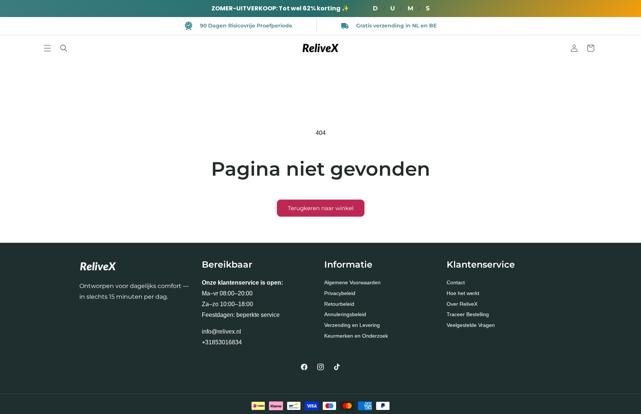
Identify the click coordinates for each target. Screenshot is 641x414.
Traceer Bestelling (468, 314)
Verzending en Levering (352, 325)
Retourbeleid (339, 304)
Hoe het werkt (463, 293)
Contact (456, 282)
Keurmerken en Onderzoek (356, 336)
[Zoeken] (64, 48)
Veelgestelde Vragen (471, 325)
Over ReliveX (462, 304)
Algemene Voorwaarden (352, 282)
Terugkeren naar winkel (321, 208)
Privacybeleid (339, 293)
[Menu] (47, 48)
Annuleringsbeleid (345, 314)
